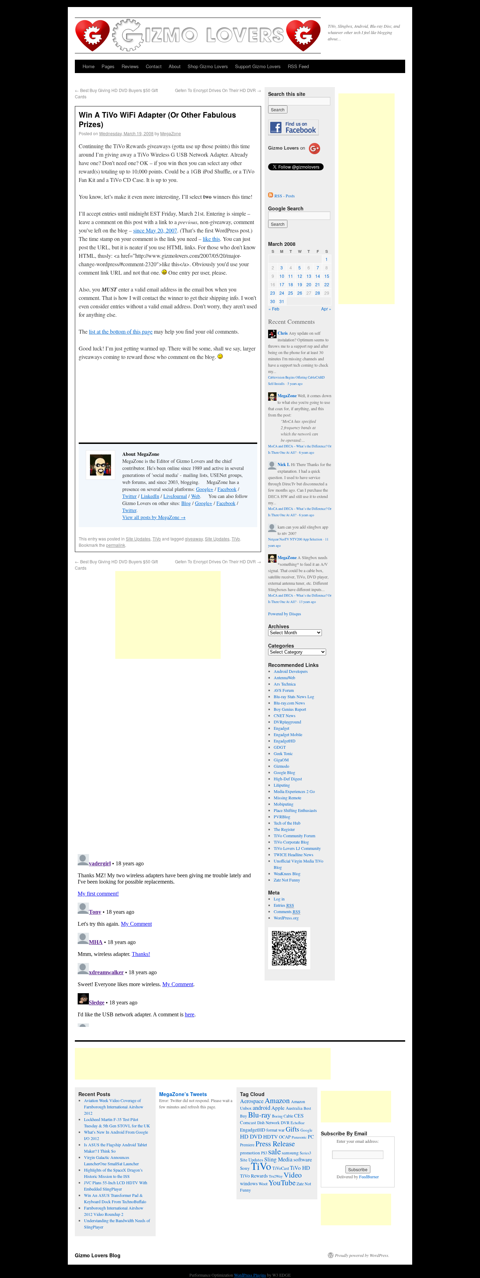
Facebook (227, 489)
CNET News (285, 715)
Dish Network (268, 1122)
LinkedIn (150, 496)
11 (290, 276)
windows (249, 1183)
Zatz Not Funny (287, 880)
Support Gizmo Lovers (258, 66)
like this (211, 238)
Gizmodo (281, 766)
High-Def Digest (288, 778)
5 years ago (295, 383)
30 (272, 301)
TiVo (157, 539)
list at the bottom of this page (121, 331)
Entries (284, 905)
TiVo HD (300, 1167)
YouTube (282, 1182)
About (175, 66)
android (261, 1107)
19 (299, 284)
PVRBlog (282, 816)
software (302, 1159)
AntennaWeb (284, 677)
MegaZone (170, 133)
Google (306, 1130)
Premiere (247, 1144)
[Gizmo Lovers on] (294, 154)
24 (281, 293)
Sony (245, 1168)
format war (275, 1130)
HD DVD (251, 1136)
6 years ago (306, 452)
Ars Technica (285, 684)
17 (281, 284)
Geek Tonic (283, 753)
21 (317, 284)
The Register (284, 829)
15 (326, 276)
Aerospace (252, 1101)
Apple (278, 1107)
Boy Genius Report (290, 709)
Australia (294, 1108)
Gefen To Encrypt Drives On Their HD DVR (218, 90)
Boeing (277, 1116)
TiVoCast (280, 1168)
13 (308, 276)
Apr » (326, 309)
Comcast (248, 1123)
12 (299, 276)
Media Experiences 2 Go (294, 791)
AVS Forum (284, 690)
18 (290, 284)
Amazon (277, 1100)
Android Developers (291, 671)
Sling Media (278, 1159)
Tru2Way (276, 1176)
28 (317, 293)
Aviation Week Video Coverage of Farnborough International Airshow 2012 (113, 1106)
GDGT (280, 747)
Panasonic (299, 1137)
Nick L (284, 464)
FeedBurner (369, 1176)
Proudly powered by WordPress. (362, 1255)
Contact (154, 66)
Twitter (129, 496)
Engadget (281, 728)
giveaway (194, 539)
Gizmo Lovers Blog (98, 1255)
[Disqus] (168, 757)
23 (272, 293)
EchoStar (298, 1122)
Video (293, 1175)
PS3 (264, 1152)
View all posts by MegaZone (154, 517)
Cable (288, 1116)
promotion (250, 1152)
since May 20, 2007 (155, 230)
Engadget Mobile (288, 734)
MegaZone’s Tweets (183, 1093)
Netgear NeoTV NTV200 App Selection (295, 539)
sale (274, 1151)
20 (308, 284)
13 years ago (307, 601)
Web (195, 496)
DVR (285, 1122)
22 (326, 284)
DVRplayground (287, 722)
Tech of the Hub (287, 823)
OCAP (285, 1137)
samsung (290, 1152)
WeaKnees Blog (287, 873)
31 (281, 301)
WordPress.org (286, 917)
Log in (279, 899)
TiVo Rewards (254, 1176)
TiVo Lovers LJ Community (297, 848)
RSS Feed (298, 66)
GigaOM (281, 759)
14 (317, 276)
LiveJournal (175, 496)
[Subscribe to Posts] (270, 195)
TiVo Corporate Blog (291, 842)
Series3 (305, 1153)
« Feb (273, 309)
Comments (287, 911)
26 (299, 293)
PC (311, 1136)
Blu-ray (259, 1114)
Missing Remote (287, 797)
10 (281, 276)
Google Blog (284, 772)
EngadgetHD (285, 740)
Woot (263, 1183)
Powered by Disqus (284, 613)
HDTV (270, 1136)
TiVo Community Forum (294, 835)
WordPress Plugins (250, 1275)
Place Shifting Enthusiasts (295, 810)
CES (299, 1115)
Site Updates (138, 539)
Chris (283, 333)
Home (89, 66)
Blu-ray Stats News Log (294, 696)
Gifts (292, 1129)
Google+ (204, 489)
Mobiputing (283, 804)
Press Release (275, 1143)
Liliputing (282, 785)
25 (290, 293)
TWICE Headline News (293, 854)
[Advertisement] (168, 615)
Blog (186, 503)
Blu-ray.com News (289, 703)
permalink (115, 545)
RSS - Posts (284, 195)
